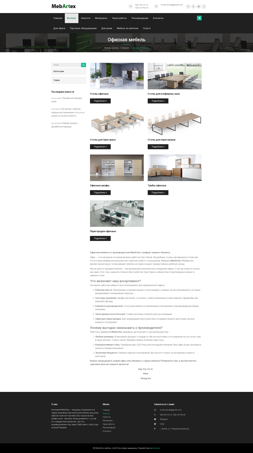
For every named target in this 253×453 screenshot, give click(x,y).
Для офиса (59, 28)
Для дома (106, 28)
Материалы (101, 18)
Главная (57, 18)
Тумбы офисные (157, 185)
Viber (146, 373)
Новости (85, 18)
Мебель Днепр (111, 48)
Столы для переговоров (161, 139)
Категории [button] (58, 71)
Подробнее (100, 101)
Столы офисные (99, 93)
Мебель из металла (127, 28)
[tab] (69, 71)
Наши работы (119, 18)
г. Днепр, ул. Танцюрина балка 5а (174, 429)
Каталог (71, 18)
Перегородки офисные (103, 231)
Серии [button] (56, 80)
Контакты (158, 18)
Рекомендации (140, 18)
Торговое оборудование (83, 28)
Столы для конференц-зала (164, 93)
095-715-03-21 (141, 5)
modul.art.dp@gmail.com (172, 5)
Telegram (145, 378)
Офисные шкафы (99, 185)
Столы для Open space (103, 139)
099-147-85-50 (142, 8)
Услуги (146, 28)
